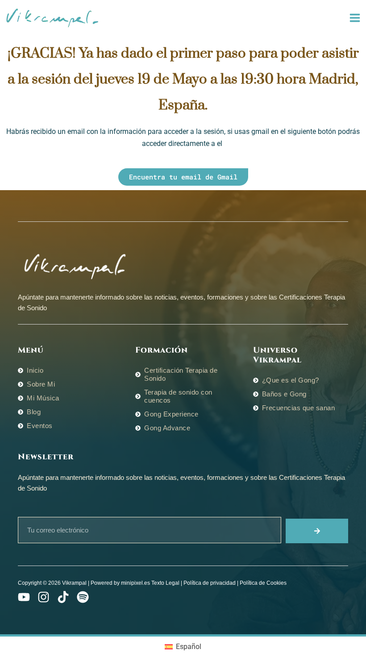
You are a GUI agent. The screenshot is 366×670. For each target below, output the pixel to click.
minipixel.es (135, 583)
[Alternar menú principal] (354, 18)
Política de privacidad (209, 583)
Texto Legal (165, 583)
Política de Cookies (263, 583)
